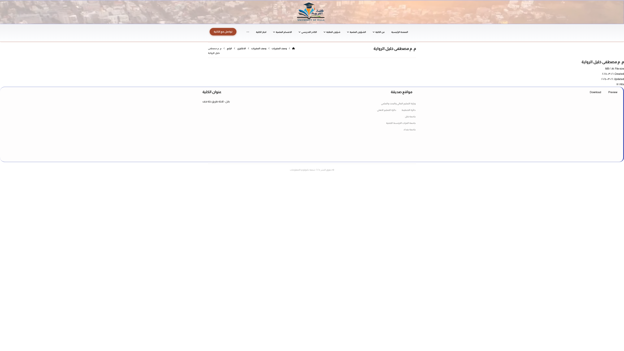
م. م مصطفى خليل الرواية (603, 62)
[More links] (248, 32)
